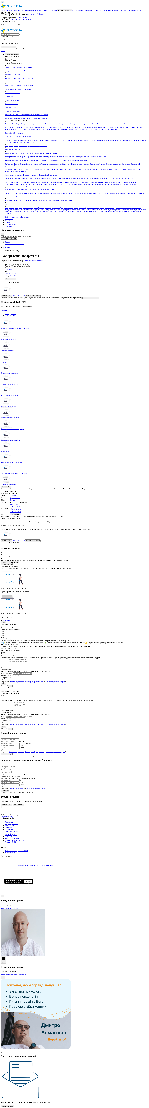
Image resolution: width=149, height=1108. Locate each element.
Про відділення (10, 315)
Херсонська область (26, 115)
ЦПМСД (8, 213)
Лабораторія (9, 164)
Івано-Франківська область (14, 82)
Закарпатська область (12, 78)
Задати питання (18, 804)
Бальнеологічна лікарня (79, 127)
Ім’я (21, 780)
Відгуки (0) (5, 562)
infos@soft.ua (40, 14)
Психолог (31, 10)
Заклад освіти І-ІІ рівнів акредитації (27, 153)
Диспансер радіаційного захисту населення (83, 140)
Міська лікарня (127, 169)
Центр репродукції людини (89, 211)
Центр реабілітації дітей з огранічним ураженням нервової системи (56, 211)
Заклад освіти (10, 153)
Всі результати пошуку (9, 47)
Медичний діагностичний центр (62, 169)
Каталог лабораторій (115, 10)
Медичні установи (11, 824)
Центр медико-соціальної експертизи (116, 210)
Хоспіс (7, 204)
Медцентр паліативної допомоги (110, 169)
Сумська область (10, 107)
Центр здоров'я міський (36, 210)
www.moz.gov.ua (16, 19)
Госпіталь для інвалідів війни (22, 137)
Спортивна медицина (29, 193)
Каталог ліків (137, 10)
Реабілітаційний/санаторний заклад (17, 189)
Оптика (68, 178)
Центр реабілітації (26, 211)
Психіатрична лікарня (33, 184)
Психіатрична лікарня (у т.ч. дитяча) (54, 184)
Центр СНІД (117, 211)
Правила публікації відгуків (55, 682)
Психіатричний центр (109, 184)
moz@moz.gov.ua (28, 19)
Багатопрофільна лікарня (14, 127)
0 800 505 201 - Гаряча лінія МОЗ (16, 851)
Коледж (69, 160)
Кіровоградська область (25, 85)
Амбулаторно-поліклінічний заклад (117, 124)
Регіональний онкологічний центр (42, 189)
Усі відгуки (53, 10)
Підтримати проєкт (42, 10)
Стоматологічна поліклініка (83, 193)
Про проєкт (18, 10)
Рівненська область (11, 104)
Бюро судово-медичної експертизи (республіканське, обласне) (95, 129)
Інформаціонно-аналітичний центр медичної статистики (45, 157)
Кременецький (15, 498)
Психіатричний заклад (94, 184)
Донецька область (30, 71)
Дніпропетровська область (14, 71)
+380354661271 (10, 269)
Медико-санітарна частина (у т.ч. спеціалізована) (34, 169)
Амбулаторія (25, 124)
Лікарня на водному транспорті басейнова (56, 164)
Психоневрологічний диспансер (16, 186)
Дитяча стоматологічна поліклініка (135, 140)
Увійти (3, 51)
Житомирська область (12, 74)
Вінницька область (11, 67)
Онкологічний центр (58, 178)
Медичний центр (92, 169)
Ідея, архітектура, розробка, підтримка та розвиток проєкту (34, 865)
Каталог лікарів (102, 10)
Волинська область (25, 67)
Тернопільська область (12, 111)
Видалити (13, 238)
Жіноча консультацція (12, 149)
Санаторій (17, 193)
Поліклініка (44, 182)
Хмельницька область (40, 115)
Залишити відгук (7, 564)
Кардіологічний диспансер (14, 160)
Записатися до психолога (9, 908)
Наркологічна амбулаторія (14, 175)
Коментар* (4, 668)
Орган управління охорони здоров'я (83, 178)
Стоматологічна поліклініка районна (105, 193)
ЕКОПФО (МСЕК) (11, 835)
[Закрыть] (1, 807)
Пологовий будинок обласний (87, 182)
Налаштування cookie (12, 844)
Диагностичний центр (52, 140)
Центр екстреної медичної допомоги (72, 208)
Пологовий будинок (69, 182)
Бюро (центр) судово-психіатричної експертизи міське (30, 129)
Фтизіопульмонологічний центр (60, 200)
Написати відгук (6, 295)
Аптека (132, 124)
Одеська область (10, 96)
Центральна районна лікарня (132, 211)
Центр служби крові (106, 211)
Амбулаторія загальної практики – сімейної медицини (86, 124)
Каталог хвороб (77, 10)
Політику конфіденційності (34, 682)
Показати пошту (10, 279)
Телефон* (4, 678)
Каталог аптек (128, 10)
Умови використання (16, 682)
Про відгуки (9, 836)
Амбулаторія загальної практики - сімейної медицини (49, 124)
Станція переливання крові (46, 193)
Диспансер (64, 140)
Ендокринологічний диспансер (36, 146)
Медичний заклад (80, 169)
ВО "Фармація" (18, 133)
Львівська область (24, 89)
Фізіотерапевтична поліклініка (38, 200)
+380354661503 (10, 275)
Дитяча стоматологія (12, 142)
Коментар (22, 741)
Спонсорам (9, 829)
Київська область (11, 85)
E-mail (22, 745)
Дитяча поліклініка (116, 140)
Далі (10, 686)
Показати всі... (6, 486)
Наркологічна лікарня (31, 175)
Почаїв (12, 500)
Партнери (8, 827)
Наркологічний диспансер (48, 175)
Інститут (8, 157)
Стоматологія (140, 193)
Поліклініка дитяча (55, 182)
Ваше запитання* (7, 711)
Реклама (25, 10)
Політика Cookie (10, 842)
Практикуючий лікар (105, 182)
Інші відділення (10, 314)
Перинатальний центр (32, 182)
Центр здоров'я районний (85, 210)
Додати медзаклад (7, 10)
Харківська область (12, 115)
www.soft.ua (31, 14)
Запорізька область (26, 78)
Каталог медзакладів (64, 10)
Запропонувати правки (33, 295)
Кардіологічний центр (32, 160)
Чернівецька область (25, 118)
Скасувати (5, 238)
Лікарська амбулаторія (98, 164)
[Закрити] (2, 234)
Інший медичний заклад (99, 157)
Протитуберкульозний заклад (15, 184)
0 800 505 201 (22, 18)
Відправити (5, 790)
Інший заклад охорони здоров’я (79, 157)
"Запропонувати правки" (90, 298)
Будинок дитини (93, 127)
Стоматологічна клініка (64, 193)
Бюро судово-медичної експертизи (61, 129)
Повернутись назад (7, 1106)
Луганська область (11, 89)
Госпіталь (8, 137)
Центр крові (98, 210)
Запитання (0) (14, 562)
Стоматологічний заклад (127, 193)
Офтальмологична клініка (105, 178)
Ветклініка (9, 133)
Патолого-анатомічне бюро (14, 182)
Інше (66, 157)
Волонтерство (10, 825)
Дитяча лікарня (103, 140)
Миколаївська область (12, 93)
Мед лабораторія (11, 169)
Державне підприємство (13, 140)
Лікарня (17, 164)
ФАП (7, 200)
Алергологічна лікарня (13, 124)
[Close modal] (1, 626)
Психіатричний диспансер (76, 184)
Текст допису (23, 774)
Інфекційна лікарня (18, 157)
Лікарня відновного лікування (30, 164)
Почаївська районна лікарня (33, 261)
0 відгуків (6, 247)
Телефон (22, 748)
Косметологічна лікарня (80, 160)
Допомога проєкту (11, 831)
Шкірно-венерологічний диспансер (17, 217)
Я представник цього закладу (13, 776)
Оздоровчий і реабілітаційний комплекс (19, 178)
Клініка (42, 160)
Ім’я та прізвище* (7, 673)
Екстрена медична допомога (15, 146)
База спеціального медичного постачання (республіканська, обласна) (47, 127)
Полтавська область (12, 100)
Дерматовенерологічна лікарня (33, 140)
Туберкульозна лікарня (13, 197)
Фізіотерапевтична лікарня (18, 200)
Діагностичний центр (27, 142)
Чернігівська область (40, 118)
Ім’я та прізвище (25, 743)
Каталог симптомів (90, 10)
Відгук (3, 622)
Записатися (22, 975)
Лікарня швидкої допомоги (80, 164)
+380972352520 (10, 273)
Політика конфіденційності (14, 840)
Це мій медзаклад (19, 295)
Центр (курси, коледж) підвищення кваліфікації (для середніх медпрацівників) (32, 208)
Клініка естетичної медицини (55, 160)
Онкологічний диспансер (42, 178)
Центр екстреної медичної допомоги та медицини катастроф (106, 208)
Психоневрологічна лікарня (126, 184)
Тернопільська (15, 495)
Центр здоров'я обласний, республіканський (60, 210)
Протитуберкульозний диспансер (124, 182)
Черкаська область (11, 118)
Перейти (4, 310)
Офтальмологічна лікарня (124, 178)
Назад (3, 684)
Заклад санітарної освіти (48, 153)
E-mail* (3, 675)
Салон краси (9, 193)
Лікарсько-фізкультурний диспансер (118, 164)
